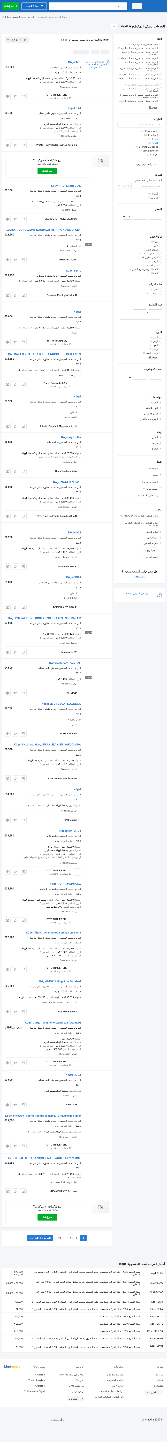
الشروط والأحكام (115, 1374)
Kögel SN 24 (73, 1075)
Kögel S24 (74, 532)
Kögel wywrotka (71, 437)
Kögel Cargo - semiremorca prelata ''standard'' (52, 1022)
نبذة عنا (159, 1374)
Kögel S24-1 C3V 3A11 (67, 482)
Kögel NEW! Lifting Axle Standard (60, 981)
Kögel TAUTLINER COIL (66, 185)
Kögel (77, 311)
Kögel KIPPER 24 (70, 830)
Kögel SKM (157, 1301)
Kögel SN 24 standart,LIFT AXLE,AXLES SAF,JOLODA (47, 744)
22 (59, 1238)
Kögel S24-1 (73, 270)
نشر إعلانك (47, 171)
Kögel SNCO (156, 1283)
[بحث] (124, 6)
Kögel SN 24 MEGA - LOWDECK (61, 703)
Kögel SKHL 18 (155, 1331)
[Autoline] (155, 6)
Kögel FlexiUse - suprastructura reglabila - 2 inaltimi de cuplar (43, 1115)
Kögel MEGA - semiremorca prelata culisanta (53, 932)
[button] (15, 96)
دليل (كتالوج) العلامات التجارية (109, 1397)
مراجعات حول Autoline (112, 1391)
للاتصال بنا (158, 1385)
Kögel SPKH (156, 1338)
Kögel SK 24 (156, 1316)
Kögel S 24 (74, 108)
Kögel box (74, 62)
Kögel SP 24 (156, 1309)
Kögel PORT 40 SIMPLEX (65, 883)
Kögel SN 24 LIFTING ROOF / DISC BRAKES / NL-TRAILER (44, 618)
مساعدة (159, 1380)
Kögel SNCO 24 (156, 1293)
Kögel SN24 (73, 577)
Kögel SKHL (156, 1323)
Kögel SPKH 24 (156, 1347)
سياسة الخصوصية (115, 1380)
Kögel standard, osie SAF (65, 663)
